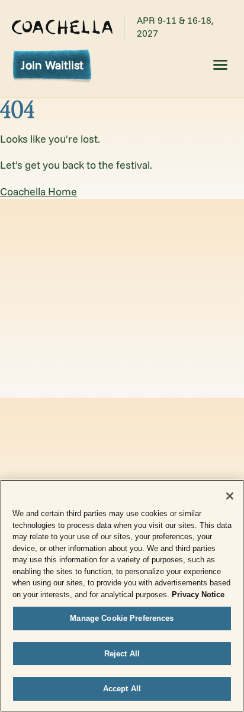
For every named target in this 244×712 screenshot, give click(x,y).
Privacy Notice (198, 594)
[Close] (230, 496)
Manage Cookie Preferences (122, 618)
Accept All (122, 688)
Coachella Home (38, 191)
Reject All (122, 653)
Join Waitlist (52, 64)
